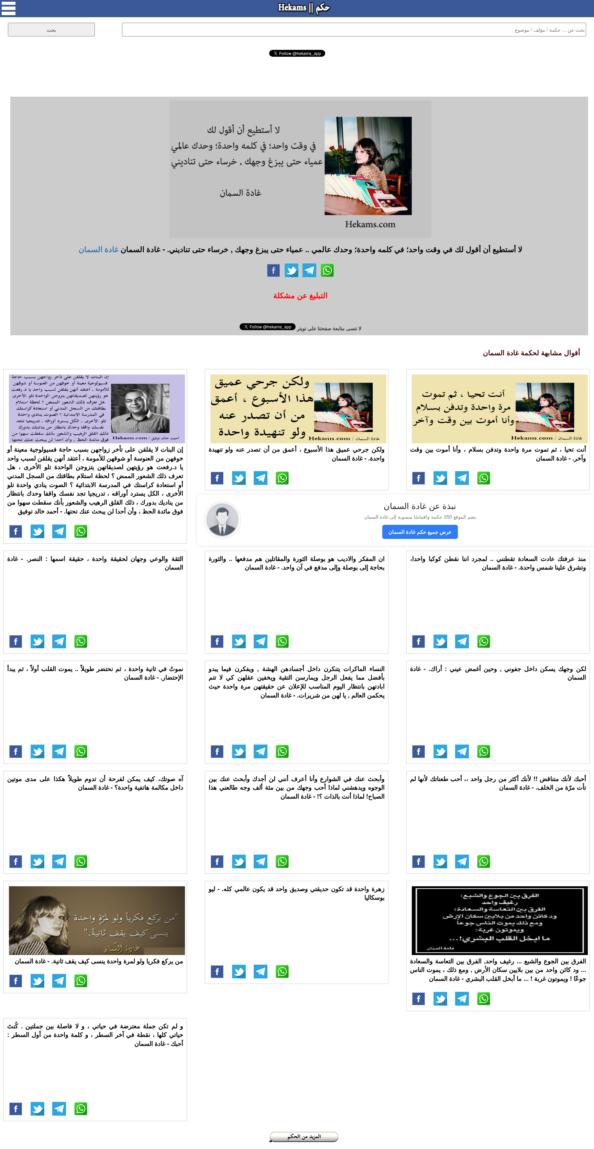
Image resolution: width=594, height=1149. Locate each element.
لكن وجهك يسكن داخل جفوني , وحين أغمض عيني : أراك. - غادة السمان (498, 673)
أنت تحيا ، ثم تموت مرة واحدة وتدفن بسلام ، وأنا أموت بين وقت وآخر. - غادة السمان (498, 454)
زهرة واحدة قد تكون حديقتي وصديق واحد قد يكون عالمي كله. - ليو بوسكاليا (297, 893)
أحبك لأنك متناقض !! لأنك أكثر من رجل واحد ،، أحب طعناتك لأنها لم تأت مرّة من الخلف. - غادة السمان (498, 783)
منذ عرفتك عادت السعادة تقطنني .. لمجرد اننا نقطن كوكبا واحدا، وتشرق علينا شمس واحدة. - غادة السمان (498, 563)
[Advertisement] (297, 75)
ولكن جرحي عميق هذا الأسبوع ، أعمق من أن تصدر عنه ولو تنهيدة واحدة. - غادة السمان (297, 454)
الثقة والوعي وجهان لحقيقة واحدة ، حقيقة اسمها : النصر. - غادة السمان (95, 563)
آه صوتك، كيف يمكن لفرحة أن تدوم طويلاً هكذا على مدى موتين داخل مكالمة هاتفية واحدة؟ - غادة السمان (95, 783)
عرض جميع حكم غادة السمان (420, 531)
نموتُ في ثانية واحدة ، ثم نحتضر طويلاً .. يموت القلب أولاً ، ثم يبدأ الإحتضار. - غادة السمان (95, 673)
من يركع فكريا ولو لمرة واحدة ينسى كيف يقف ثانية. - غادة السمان (99, 960)
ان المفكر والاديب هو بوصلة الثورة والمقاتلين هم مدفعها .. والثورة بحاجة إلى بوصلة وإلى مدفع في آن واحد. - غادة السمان (297, 563)
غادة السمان (99, 248)
